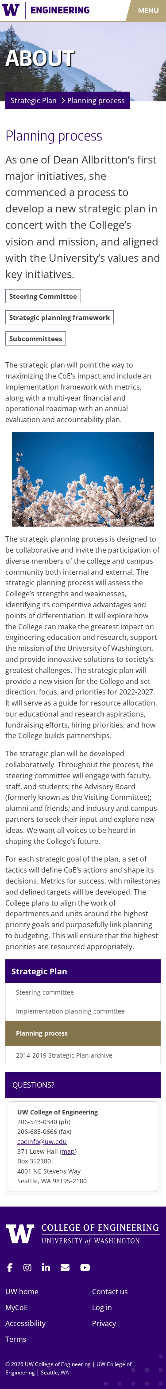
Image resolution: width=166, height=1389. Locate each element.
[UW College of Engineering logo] (48, 10)
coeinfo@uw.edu (42, 1141)
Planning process (96, 100)
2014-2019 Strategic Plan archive (64, 1055)
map (68, 1151)
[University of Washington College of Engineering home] (83, 1236)
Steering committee (45, 992)
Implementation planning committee (70, 1011)
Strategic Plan (34, 100)
